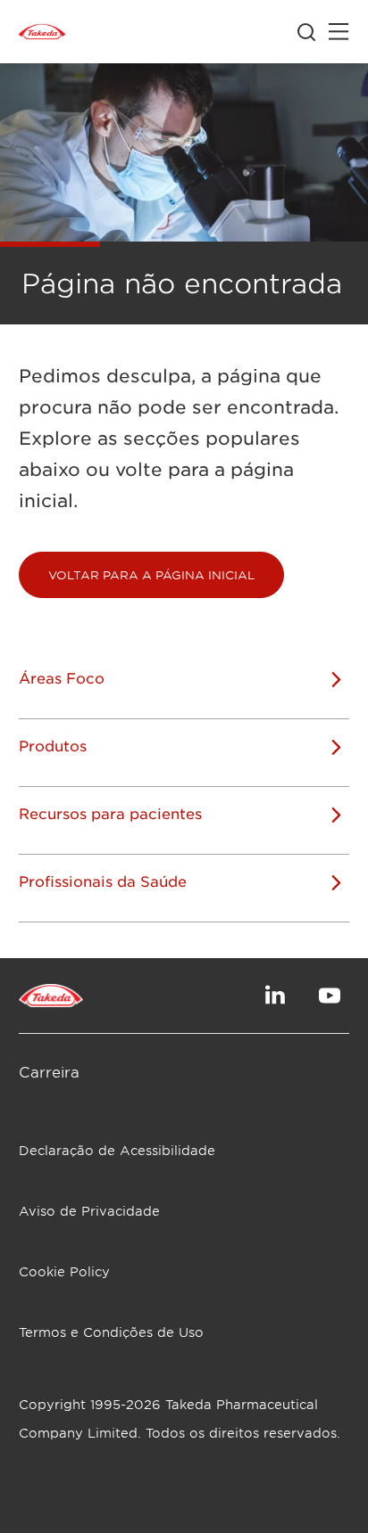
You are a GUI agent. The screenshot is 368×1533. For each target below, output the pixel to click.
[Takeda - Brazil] (42, 32)
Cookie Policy (64, 1271)
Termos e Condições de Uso (111, 1332)
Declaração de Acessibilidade (117, 1150)
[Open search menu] (306, 32)
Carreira (49, 1071)
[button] (151, 575)
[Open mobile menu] (338, 32)
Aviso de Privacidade (89, 1210)
